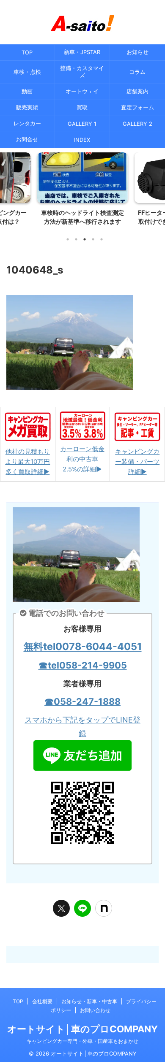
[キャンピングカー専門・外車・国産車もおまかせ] (82, 23)
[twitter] (61, 908)
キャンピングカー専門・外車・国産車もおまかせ (82, 1041)
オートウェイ (82, 91)
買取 (82, 107)
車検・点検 (27, 72)
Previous (8, 187)
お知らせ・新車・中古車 (89, 1001)
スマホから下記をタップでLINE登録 (82, 726)
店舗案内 (137, 91)
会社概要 (42, 1001)
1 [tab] (67, 239)
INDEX (82, 140)
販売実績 (27, 107)
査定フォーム (137, 107)
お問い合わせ (95, 1010)
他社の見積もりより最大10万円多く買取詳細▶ (27, 461)
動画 (27, 91)
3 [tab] (84, 239)
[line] (82, 908)
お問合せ (27, 139)
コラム (137, 72)
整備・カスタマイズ (82, 72)
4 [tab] (93, 239)
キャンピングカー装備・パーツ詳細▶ (137, 461)
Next (157, 187)
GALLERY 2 (137, 124)
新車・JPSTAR (82, 52)
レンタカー (27, 123)
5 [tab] (101, 239)
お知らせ (137, 52)
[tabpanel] (82, 191)
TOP (27, 52)
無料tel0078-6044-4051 (83, 646)
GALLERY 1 (82, 124)
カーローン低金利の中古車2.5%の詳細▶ (82, 459)
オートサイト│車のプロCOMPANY (82, 1028)
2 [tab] (76, 239)
